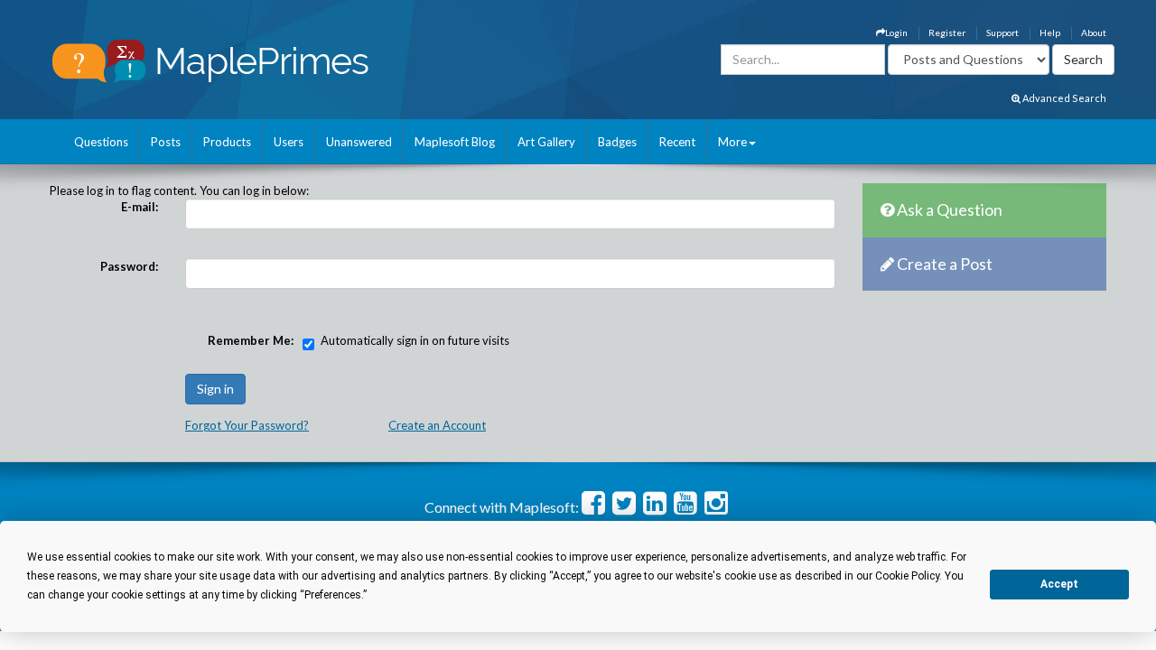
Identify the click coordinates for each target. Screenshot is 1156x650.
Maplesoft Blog (455, 142)
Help (1049, 32)
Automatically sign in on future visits (415, 340)
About (1093, 32)
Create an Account (437, 425)
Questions (101, 142)
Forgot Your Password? (247, 425)
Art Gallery (546, 142)
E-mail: (139, 207)
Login (896, 32)
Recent (677, 142)
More (732, 142)
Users (288, 142)
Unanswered (359, 142)
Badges (617, 142)
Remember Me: (251, 340)
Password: (129, 266)
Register (946, 32)
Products (227, 142)
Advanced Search (1063, 98)
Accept (1059, 584)
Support (1002, 32)
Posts (166, 142)
